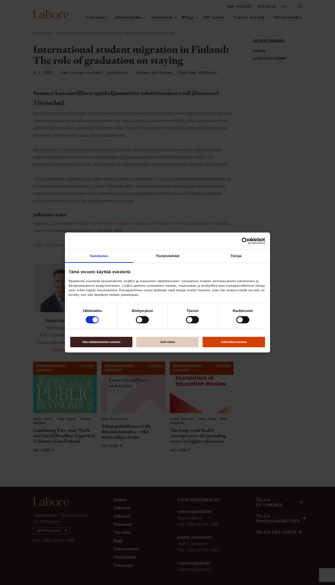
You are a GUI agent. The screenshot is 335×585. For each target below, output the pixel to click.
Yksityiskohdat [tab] (167, 256)
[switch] (142, 319)
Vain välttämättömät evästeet (101, 342)
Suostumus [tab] (99, 256)
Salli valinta (167, 342)
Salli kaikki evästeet (234, 342)
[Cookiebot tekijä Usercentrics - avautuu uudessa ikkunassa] (245, 241)
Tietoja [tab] (235, 256)
